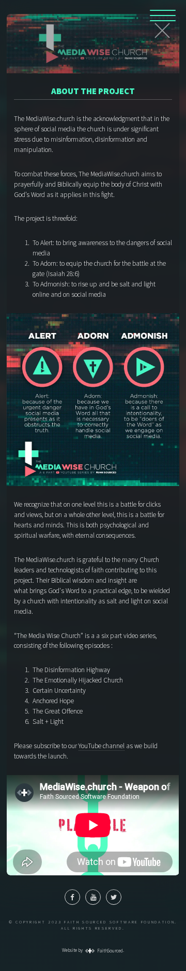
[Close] (162, 30)
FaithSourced (109, 951)
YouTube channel (102, 745)
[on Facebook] (72, 897)
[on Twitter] (113, 897)
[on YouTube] (93, 897)
